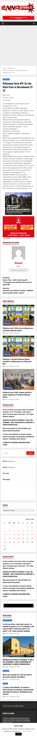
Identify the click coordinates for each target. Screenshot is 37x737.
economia (6, 671)
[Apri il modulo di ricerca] (34, 23)
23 (32, 538)
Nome (9, 461)
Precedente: (17, 281)
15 (27, 535)
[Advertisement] (18, 44)
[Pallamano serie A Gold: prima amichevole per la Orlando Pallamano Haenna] (18, 315)
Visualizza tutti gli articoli (18, 270)
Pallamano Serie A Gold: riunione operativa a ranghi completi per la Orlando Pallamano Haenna (17, 394)
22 (27, 538)
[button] (3, 23)
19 (14, 538)
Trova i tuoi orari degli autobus (13, 706)
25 (9, 542)
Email (9, 467)
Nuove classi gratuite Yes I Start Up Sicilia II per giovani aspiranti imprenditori (17, 429)
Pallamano (6, 79)
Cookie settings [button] (26, 731)
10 (5, 535)
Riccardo (7, 95)
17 (5, 538)
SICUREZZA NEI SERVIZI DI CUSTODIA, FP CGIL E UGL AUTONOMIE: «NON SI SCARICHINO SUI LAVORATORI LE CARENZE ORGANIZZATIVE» (18, 422)
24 (5, 542)
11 (9, 535)
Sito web (6, 473)
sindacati (7, 655)
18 (9, 538)
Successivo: (18, 290)
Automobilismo (7, 620)
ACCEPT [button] (18, 734)
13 (18, 535)
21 (23, 538)
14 (23, 535)
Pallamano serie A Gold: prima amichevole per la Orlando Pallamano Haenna (18, 329)
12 (14, 535)
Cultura (5, 683)
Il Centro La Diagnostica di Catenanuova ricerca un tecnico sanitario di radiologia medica (16, 720)
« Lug (4, 549)
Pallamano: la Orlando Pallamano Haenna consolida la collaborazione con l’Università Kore (17, 361)
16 (32, 535)
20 (18, 538)
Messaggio (6, 479)
